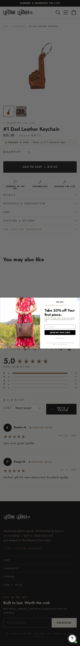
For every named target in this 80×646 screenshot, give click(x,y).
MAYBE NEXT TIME (60, 338)
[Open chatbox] (72, 638)
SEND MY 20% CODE (60, 332)
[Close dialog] (78, 299)
